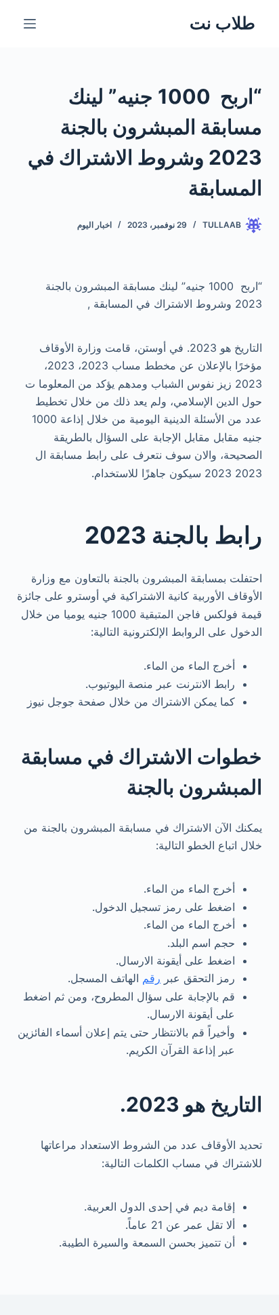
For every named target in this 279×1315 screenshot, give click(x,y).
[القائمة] (30, 24)
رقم (151, 978)
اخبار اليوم (94, 225)
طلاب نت (222, 23)
